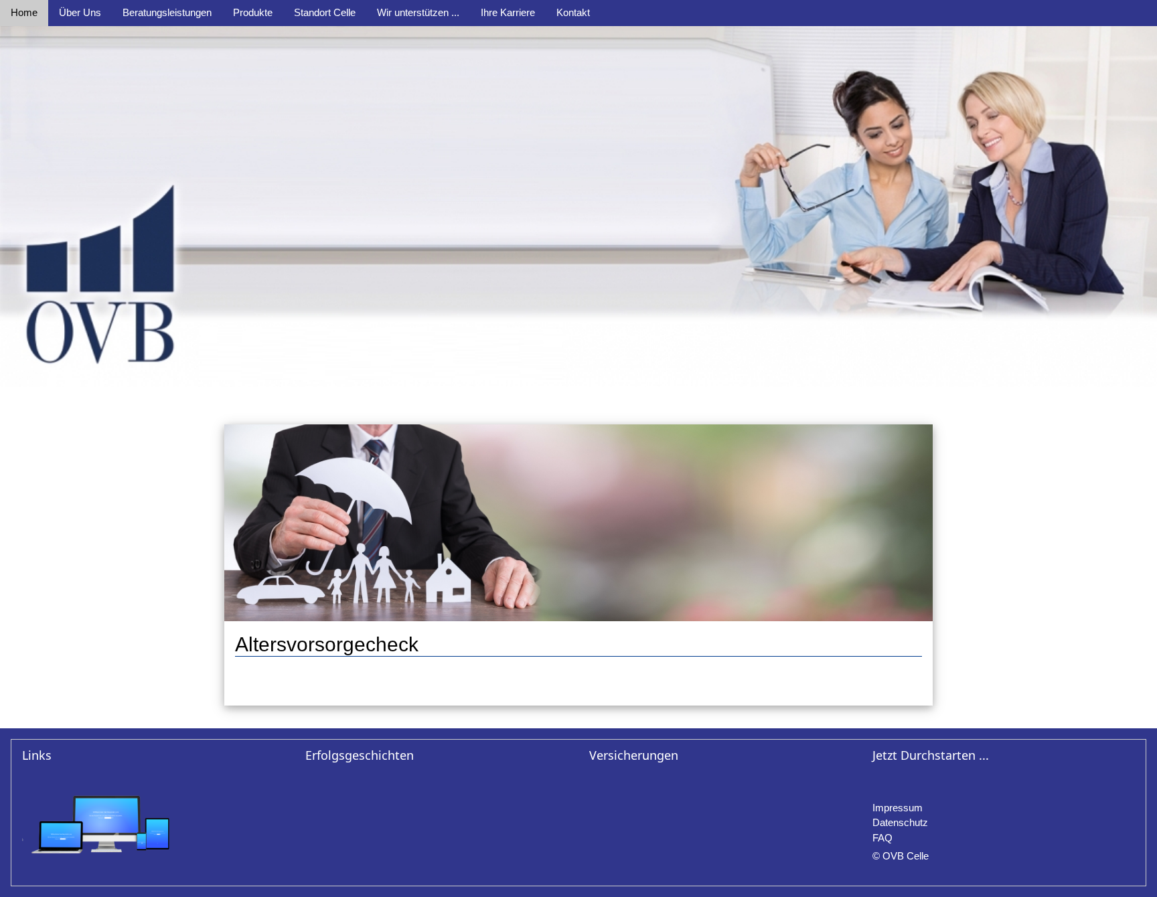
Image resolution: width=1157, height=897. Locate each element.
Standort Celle (325, 12)
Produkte (253, 12)
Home (24, 12)
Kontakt (573, 12)
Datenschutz (900, 822)
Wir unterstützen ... (418, 12)
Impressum (897, 807)
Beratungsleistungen (167, 12)
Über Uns (80, 12)
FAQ (882, 837)
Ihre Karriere (508, 12)
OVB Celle (905, 856)
